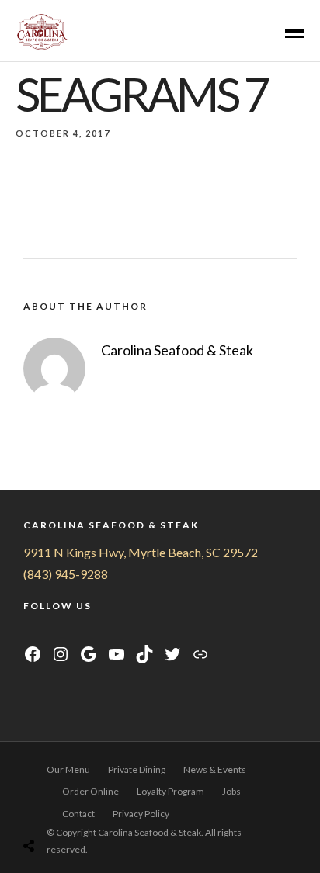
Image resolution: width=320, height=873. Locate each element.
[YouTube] (69, 632)
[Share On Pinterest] (84, 806)
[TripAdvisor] (89, 632)
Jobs (231, 791)
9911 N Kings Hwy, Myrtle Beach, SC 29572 (140, 552)
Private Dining (136, 769)
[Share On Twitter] (62, 806)
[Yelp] (107, 632)
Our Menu (68, 769)
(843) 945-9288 (65, 573)
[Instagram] (50, 632)
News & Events (214, 769)
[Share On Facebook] (41, 806)
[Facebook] (30, 632)
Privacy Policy (141, 813)
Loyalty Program (170, 791)
